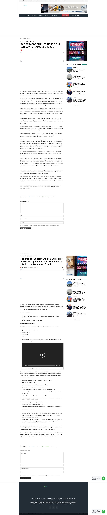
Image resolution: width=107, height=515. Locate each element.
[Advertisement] (53, 27)
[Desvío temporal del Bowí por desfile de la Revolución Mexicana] (70, 70)
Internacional (76, 90)
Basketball (29, 38)
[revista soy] (42, 56)
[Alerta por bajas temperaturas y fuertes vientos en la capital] (70, 77)
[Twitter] (86, 1)
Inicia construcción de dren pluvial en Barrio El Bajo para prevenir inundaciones (79, 100)
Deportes (24, 38)
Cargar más (76, 105)
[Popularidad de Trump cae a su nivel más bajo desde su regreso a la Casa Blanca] (70, 92)
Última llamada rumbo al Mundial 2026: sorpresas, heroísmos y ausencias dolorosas (79, 85)
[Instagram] (84, 1)
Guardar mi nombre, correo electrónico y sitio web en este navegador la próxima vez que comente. (41, 225)
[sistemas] (21, 50)
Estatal (34, 41)
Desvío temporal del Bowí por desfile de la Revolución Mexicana (79, 70)
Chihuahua (75, 67)
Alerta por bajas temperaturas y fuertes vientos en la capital (79, 77)
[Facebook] (83, 1)
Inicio (21, 38)
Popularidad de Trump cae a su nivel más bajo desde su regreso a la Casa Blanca (79, 92)
